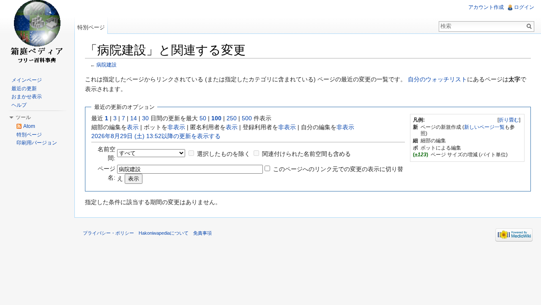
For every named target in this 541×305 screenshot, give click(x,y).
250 (232, 118)
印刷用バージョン (36, 143)
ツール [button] (23, 117)
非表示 (176, 127)
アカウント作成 (486, 7)
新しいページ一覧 (484, 127)
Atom (29, 126)
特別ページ (91, 27)
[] (509, 120)
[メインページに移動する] (37, 34)
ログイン (524, 7)
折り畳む (509, 120)
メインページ (26, 80)
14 (133, 118)
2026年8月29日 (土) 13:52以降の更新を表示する (156, 136)
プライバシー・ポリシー (108, 233)
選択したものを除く (223, 153)
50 (202, 118)
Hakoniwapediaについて (164, 233)
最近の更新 (24, 89)
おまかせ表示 (26, 97)
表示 (133, 127)
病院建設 (106, 64)
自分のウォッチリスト (437, 79)
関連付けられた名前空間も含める (306, 153)
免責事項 (202, 233)
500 (247, 118)
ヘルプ (19, 105)
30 (145, 118)
